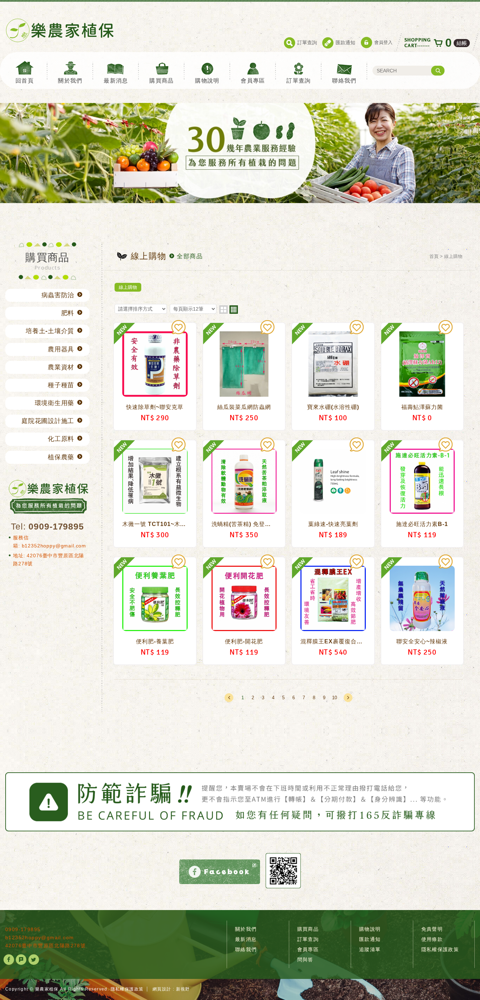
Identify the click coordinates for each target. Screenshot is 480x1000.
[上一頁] (229, 697)
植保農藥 (61, 457)
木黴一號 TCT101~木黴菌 (155, 493)
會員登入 (383, 42)
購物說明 (207, 81)
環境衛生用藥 (54, 403)
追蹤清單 (370, 949)
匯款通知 (345, 42)
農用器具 (61, 349)
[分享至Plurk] (21, 959)
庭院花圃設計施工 (47, 420)
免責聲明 (432, 929)
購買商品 (161, 81)
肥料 (67, 313)
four (233, 309)
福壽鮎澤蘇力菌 (422, 376)
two (223, 309)
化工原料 (61, 438)
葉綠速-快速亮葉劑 (333, 493)
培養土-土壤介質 (50, 331)
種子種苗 (61, 385)
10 (334, 697)
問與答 (305, 959)
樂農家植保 (59, 30)
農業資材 (61, 367)
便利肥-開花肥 (244, 610)
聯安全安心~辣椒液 (422, 610)
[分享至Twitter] (33, 959)
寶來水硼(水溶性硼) (333, 376)
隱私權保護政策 (440, 949)
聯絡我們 (344, 81)
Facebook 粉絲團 (219, 871)
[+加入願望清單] (178, 327)
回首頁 (24, 81)
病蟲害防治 (57, 295)
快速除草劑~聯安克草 (155, 376)
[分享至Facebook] (9, 959)
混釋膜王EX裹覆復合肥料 (333, 610)
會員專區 (253, 81)
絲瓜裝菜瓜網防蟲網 (244, 376)
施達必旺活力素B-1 (422, 493)
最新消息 (116, 81)
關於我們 (70, 81)
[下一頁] (348, 697)
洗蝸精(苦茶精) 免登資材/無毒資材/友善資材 (244, 493)
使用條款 (432, 939)
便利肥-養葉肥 (155, 610)
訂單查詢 (307, 42)
